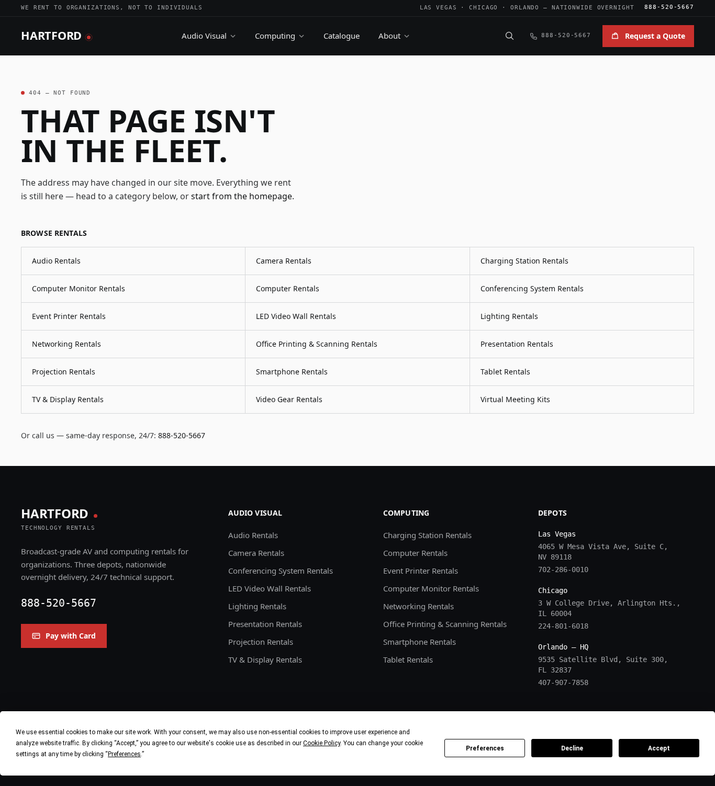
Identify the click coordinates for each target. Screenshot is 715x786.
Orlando (524, 7)
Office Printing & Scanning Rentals (316, 344)
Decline (572, 748)
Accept (659, 748)
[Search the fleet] (509, 35)
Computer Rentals (287, 288)
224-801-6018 (563, 626)
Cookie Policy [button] (321, 743)
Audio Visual (204, 35)
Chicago (483, 7)
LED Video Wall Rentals (296, 316)
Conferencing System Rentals (532, 288)
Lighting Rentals (509, 316)
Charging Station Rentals (524, 261)
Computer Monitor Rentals (78, 288)
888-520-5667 (669, 7)
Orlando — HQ (563, 647)
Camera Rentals (283, 261)
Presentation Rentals (517, 344)
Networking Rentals (66, 344)
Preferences (485, 748)
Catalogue (341, 35)
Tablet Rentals (505, 372)
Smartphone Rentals (292, 372)
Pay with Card (71, 636)
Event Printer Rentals (69, 316)
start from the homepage (241, 196)
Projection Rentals (63, 372)
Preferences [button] (124, 754)
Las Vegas (438, 7)
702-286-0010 (563, 569)
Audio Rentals (56, 261)
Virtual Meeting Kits (515, 399)
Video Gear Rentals (289, 399)
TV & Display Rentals (68, 399)
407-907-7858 (563, 682)
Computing (275, 35)
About (389, 35)
